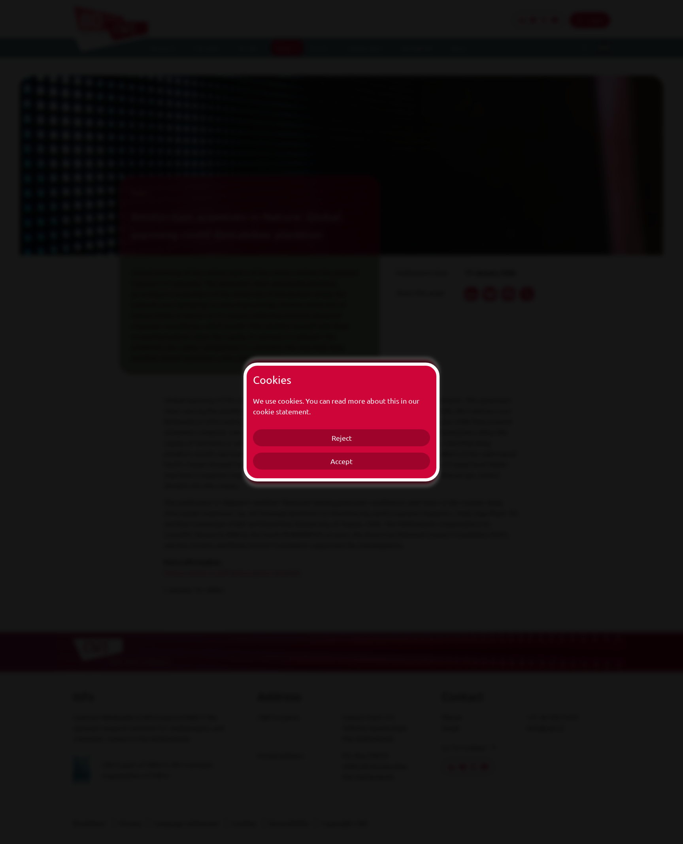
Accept (341, 461)
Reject (342, 438)
